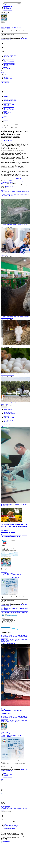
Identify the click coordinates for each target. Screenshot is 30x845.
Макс (17, 178)
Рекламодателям (7, 10)
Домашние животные (8, 59)
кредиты (14, 181)
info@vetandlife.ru (5, 13)
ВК (20, 178)
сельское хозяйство (10, 182)
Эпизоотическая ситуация (9, 55)
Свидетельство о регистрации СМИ (12, 825)
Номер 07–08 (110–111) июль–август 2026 (11, 27)
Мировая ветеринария (8, 63)
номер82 (3, 182)
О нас (4, 4)
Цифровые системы (8, 56)
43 (1, 601)
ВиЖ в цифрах (7, 112)
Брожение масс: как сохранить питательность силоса (14, 196)
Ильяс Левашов (8, 140)
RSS (4, 824)
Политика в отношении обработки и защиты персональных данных (14, 827)
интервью (3, 426)
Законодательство (7, 53)
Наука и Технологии (8, 61)
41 (1, 766)
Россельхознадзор (7, 6)
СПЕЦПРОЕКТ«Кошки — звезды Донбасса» (8, 531)
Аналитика (6, 65)
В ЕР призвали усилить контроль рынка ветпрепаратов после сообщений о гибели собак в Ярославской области (15, 611)
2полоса (6, 181)
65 (4, 35)
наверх (3, 779)
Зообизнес (6, 60)
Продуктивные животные (9, 57)
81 (4, 601)
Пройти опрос (9, 186)
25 (1, 35)
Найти (19, 3)
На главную (3, 407)
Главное (5, 96)
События (5, 113)
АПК (10, 181)
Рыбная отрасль (7, 103)
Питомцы (3, 506)
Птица (5, 101)
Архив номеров (7, 8)
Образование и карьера (9, 64)
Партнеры (6, 7)
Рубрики (5, 1)
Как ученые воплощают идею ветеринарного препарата (14, 635)
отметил (18, 167)
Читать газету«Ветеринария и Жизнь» (7, 25)
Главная (5, 116)
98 (4, 766)
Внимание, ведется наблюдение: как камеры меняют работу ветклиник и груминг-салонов (14, 640)
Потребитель (6, 108)
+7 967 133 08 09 (5, 81)
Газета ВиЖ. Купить (6, 28)
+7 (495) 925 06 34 (5, 806)
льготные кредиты (21, 181)
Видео (5, 67)
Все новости (6, 68)
